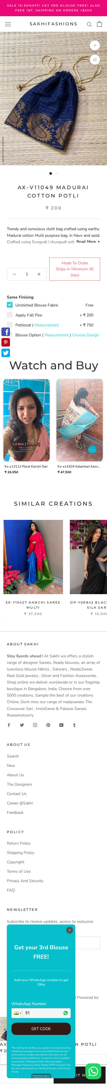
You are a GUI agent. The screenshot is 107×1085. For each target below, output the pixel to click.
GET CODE (41, 1029)
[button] (17, 1013)
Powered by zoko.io (41, 1075)
